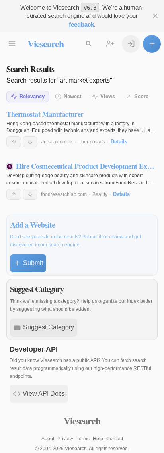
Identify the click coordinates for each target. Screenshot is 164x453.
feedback (81, 24)
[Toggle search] (89, 44)
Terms (83, 438)
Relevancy (32, 96)
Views (107, 96)
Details (119, 142)
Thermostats (91, 142)
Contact (114, 438)
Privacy (65, 438)
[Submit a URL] (152, 44)
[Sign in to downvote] (30, 141)
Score (141, 96)
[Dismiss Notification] (155, 16)
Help (98, 438)
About (47, 438)
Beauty (99, 194)
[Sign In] (131, 44)
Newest (72, 96)
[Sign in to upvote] (13, 141)
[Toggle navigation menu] (12, 44)
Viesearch (45, 43)
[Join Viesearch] (110, 44)
